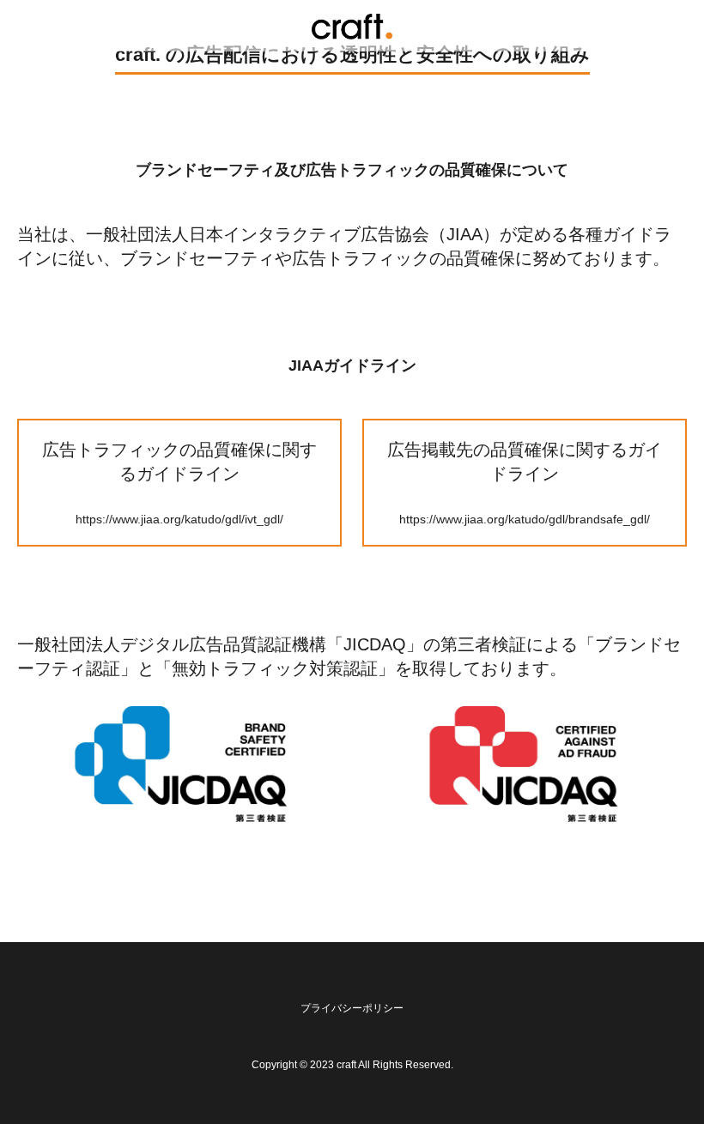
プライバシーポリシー (352, 1008)
